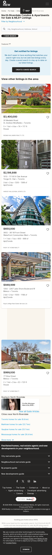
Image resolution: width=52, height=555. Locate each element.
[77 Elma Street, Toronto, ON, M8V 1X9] (26, 368)
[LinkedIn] (35, 481)
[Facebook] (17, 481)
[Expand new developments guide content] (26, 474)
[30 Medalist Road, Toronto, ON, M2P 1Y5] (26, 112)
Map (27, 11)
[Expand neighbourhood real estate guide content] (26, 462)
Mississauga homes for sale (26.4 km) (17, 434)
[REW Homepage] (6, 4)
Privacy (22, 507)
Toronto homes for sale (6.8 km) (15, 419)
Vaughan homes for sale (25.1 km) (15, 429)
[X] (23, 481)
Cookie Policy (11, 543)
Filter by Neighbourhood (11, 21)
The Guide (20, 488)
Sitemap (30, 493)
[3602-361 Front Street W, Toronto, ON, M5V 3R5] (26, 224)
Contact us (33, 488)
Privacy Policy (28, 539)
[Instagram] (29, 481)
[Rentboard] (30, 499)
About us (46, 488)
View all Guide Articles (29, 411)
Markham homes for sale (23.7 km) (15, 424)
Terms (30, 507)
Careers (19, 493)
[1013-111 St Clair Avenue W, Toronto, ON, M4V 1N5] (26, 168)
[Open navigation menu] (47, 4)
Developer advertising (36, 490)
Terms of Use (42, 539)
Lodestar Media (28, 505)
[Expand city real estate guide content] (26, 456)
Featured (5, 44)
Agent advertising (15, 490)
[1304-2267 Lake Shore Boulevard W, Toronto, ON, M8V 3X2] (26, 280)
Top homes (7, 488)
